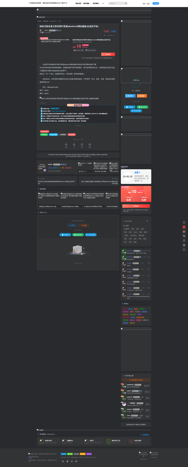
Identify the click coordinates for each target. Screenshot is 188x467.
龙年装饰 (125, 312)
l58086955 (133, 251)
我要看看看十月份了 (132, 278)
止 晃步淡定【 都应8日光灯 (134, 290)
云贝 (125, 242)
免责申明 (89, 454)
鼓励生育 (125, 314)
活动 (130, 242)
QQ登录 (66, 235)
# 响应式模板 (53, 134)
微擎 (145, 232)
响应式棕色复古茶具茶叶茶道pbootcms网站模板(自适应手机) (69, 26)
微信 (140, 232)
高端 (135, 242)
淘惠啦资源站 (74, 457)
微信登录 (79, 235)
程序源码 (96, 3)
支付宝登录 (91, 235)
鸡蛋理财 (125, 323)
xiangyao (129, 272)
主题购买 (126, 229)
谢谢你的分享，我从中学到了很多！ (137, 253)
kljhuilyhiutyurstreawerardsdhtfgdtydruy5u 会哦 (138, 297)
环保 (140, 239)
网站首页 (78, 3)
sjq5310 (133, 397)
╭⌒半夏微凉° (135, 403)
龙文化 (130, 309)
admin (49, 30)
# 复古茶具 (72, 134)
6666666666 (130, 259)
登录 (144, 4)
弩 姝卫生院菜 (131, 284)
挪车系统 (141, 235)
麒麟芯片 (145, 320)
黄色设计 (132, 320)
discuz (135, 232)
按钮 (130, 232)
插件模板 (86, 3)
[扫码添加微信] (184, 236)
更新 (142, 229)
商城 (125, 239)
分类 (137, 229)
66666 (128, 265)
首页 (39, 21)
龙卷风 (132, 312)
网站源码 (46, 21)
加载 (125, 232)
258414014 (97, 113)
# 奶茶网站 (63, 134)
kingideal (132, 263)
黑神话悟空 (133, 314)
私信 (114, 31)
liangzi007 (133, 275)
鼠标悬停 (137, 312)
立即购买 (108, 54)
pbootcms (53, 21)
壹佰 (144, 239)
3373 (55, 168)
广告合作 (82, 454)
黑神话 (140, 314)
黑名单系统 (126, 317)
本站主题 (76, 454)
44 (51, 168)
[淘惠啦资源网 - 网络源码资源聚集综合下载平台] (42, 454)
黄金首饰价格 (140, 317)
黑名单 (133, 317)
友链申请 (63, 454)
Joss (132, 415)
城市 (135, 239)
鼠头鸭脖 (144, 312)
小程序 (126, 235)
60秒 (130, 239)
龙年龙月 (141, 309)
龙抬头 (136, 309)
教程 (133, 229)
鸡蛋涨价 (132, 323)
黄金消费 (125, 320)
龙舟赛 (125, 309)
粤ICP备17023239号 (90, 457)
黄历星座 (139, 320)
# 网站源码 (44, 134)
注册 (148, 4)
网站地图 (70, 454)
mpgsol (133, 409)
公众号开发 (133, 235)
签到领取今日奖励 (137, 380)
